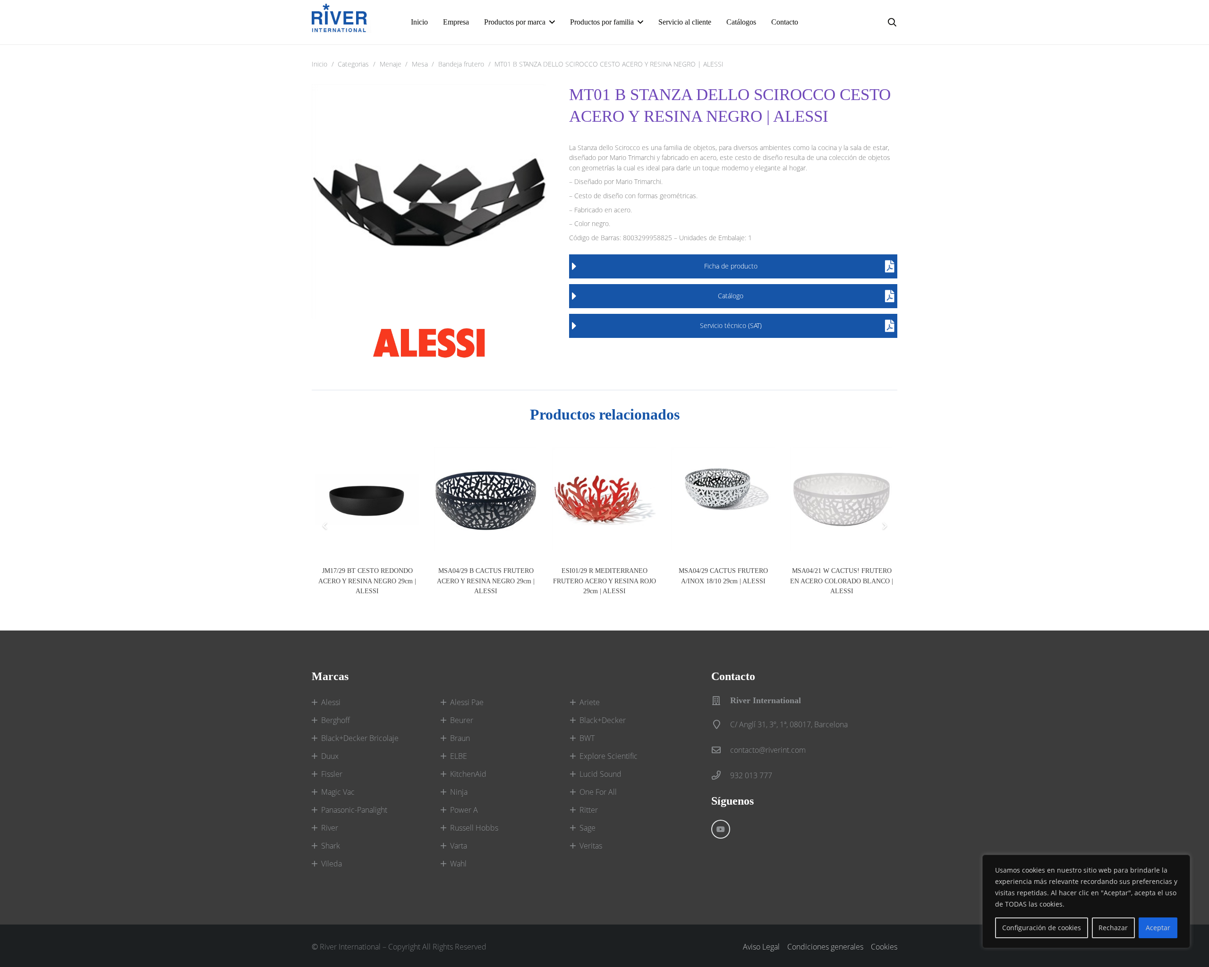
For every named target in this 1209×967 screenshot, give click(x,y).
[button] (892, 22)
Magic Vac (338, 792)
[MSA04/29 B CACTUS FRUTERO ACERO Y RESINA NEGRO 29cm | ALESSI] (485, 499)
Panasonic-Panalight (354, 810)
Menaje (390, 63)
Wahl (458, 863)
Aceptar (1158, 927)
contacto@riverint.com (768, 750)
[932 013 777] (720, 775)
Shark (330, 846)
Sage (587, 828)
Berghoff (335, 720)
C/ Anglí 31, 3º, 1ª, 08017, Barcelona (789, 724)
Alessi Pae (467, 702)
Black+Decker (602, 720)
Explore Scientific (608, 756)
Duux (330, 756)
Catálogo (730, 295)
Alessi (331, 702)
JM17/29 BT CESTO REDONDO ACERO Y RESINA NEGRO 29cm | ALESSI (367, 581)
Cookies (884, 947)
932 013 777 (751, 775)
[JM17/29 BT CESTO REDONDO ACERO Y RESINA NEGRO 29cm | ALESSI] (367, 499)
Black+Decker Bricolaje (360, 738)
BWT (587, 738)
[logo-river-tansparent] (341, 22)
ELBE (458, 756)
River (329, 828)
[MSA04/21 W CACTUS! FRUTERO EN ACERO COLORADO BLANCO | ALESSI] (842, 499)
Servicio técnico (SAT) (731, 325)
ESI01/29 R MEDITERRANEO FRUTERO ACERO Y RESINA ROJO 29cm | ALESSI (604, 581)
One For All (598, 792)
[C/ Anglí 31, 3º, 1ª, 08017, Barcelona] (720, 724)
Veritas (590, 846)
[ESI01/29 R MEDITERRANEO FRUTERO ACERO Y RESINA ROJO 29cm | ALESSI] (604, 499)
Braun (460, 738)
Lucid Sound (600, 774)
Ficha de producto (731, 265)
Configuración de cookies (1041, 927)
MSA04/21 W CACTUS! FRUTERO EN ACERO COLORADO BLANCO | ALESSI (841, 581)
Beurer (461, 720)
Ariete (589, 702)
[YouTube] (720, 829)
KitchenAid (468, 774)
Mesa (420, 63)
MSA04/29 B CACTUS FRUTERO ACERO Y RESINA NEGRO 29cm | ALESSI (486, 581)
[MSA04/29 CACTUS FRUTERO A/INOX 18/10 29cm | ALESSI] (723, 499)
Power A (464, 810)
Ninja (459, 792)
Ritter (588, 810)
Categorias (353, 63)
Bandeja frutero (461, 63)
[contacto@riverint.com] (720, 749)
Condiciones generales (825, 947)
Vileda (331, 863)
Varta (458, 846)
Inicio (319, 63)
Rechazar (1113, 927)
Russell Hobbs (474, 828)
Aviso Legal (761, 947)
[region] (1086, 901)
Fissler (331, 774)
